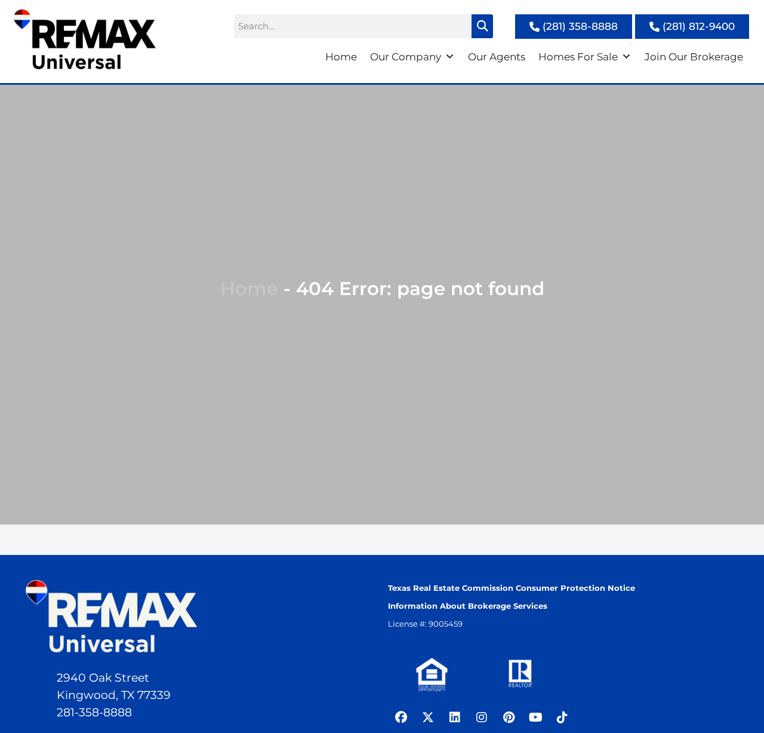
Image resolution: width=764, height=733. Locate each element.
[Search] (482, 26)
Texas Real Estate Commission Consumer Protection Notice (511, 588)
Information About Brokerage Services (467, 606)
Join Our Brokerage (694, 57)
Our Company (405, 57)
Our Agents (496, 57)
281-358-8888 (94, 712)
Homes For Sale (578, 57)
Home (341, 57)
